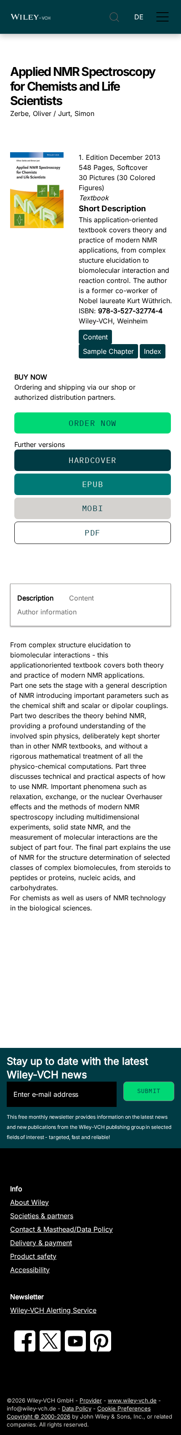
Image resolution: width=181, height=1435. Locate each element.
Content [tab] (81, 598)
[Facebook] (24, 1349)
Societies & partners (41, 1216)
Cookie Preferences (124, 1408)
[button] (162, 16)
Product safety (33, 1256)
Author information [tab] (47, 612)
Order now (93, 422)
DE (139, 17)
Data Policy (76, 1408)
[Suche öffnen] (114, 17)
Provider (91, 1400)
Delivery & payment (41, 1242)
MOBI (93, 508)
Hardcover (93, 460)
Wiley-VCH (30, 16)
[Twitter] (50, 1349)
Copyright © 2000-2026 (38, 1416)
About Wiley (29, 1202)
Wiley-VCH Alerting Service (53, 1310)
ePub (93, 484)
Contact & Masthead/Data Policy (61, 1229)
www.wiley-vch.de (132, 1400)
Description (35, 598)
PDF (93, 532)
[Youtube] (75, 1349)
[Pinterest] (100, 1349)
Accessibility (30, 1269)
